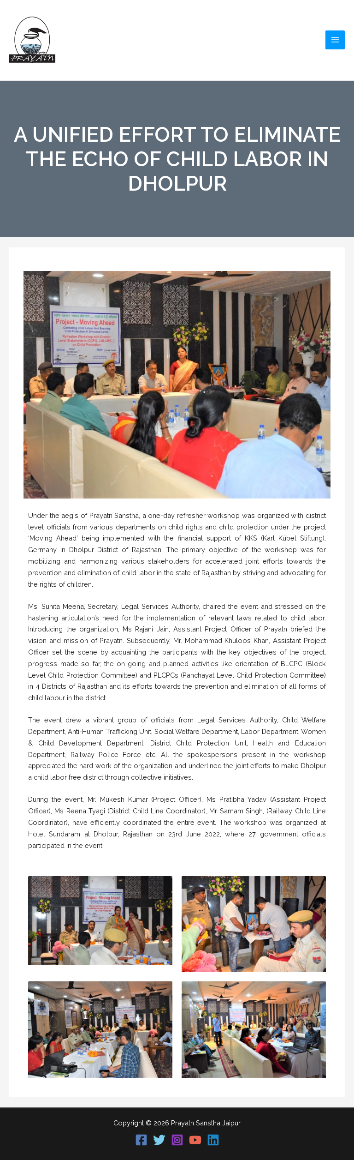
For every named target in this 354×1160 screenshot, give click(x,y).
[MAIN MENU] (335, 40)
